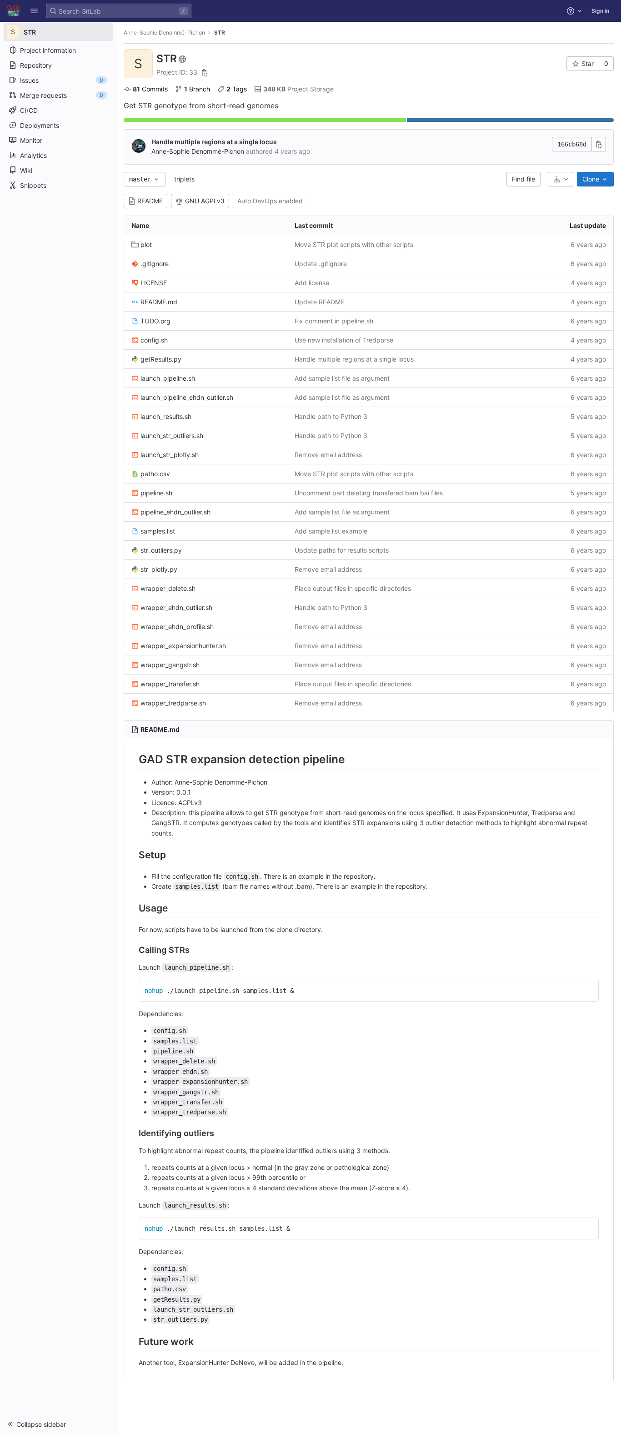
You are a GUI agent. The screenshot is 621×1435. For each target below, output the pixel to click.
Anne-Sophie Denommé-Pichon (164, 32)
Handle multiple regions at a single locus (214, 142)
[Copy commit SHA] (598, 144)
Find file (523, 179)
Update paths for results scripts (342, 550)
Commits (150, 89)
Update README (319, 302)
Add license (312, 283)
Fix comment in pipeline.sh (334, 321)
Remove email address (328, 454)
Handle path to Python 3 (331, 416)
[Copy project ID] (204, 72)
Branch (197, 89)
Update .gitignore (321, 263)
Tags (236, 89)
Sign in (600, 10)
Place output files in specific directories (353, 588)
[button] (34, 11)
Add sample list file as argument (342, 378)
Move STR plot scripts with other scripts (354, 244)
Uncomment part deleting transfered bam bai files (369, 493)
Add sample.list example (331, 531)
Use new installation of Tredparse (344, 340)
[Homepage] (13, 11)
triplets (184, 179)
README (150, 201)
